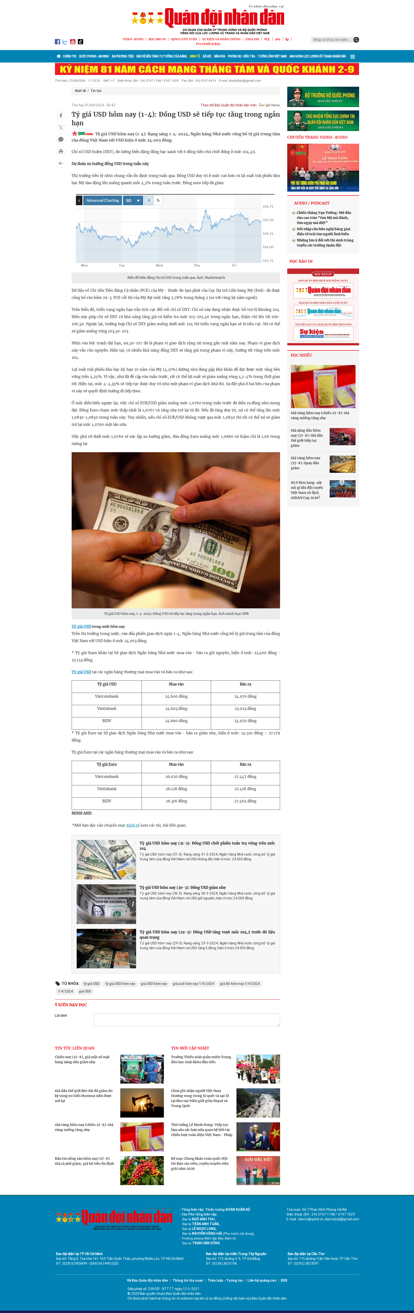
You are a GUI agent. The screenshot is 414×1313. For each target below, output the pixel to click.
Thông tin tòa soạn (187, 1280)
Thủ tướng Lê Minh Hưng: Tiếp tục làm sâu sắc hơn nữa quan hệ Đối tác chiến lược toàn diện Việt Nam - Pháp (201, 1130)
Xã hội (207, 56)
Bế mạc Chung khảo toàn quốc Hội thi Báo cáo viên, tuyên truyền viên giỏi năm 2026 (200, 1163)
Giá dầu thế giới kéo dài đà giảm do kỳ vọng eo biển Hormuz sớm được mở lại (84, 1096)
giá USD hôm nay (154, 984)
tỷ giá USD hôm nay (120, 984)
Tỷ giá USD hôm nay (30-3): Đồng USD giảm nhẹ (183, 887)
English (252, 39)
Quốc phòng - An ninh (94, 56)
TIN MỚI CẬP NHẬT (190, 1048)
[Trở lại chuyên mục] (61, 163)
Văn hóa (219, 56)
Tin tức (96, 91)
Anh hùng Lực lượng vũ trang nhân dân (317, 56)
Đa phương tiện (122, 56)
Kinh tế (195, 56)
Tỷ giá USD (81, 626)
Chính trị (69, 56)
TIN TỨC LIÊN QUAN (74, 1048)
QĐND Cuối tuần (184, 39)
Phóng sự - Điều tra (241, 56)
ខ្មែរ (287, 39)
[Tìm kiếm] (356, 40)
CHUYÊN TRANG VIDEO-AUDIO (317, 137)
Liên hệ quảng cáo (261, 1280)
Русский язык (208, 44)
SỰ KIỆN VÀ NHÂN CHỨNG (221, 39)
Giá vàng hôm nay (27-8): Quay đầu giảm (305, 463)
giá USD (85, 991)
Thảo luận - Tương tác (225, 1280)
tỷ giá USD (91, 984)
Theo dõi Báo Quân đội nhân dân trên (229, 105)
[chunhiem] (323, 120)
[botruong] (323, 97)
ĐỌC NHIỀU (301, 355)
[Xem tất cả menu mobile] (352, 56)
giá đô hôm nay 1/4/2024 (240, 984)
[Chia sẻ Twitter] (61, 127)
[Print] (61, 151)
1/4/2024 (65, 991)
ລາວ (277, 39)
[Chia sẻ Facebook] (61, 115)
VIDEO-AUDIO (133, 39)
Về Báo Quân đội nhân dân (147, 1280)
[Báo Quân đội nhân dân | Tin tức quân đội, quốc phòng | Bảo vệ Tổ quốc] (207, 19)
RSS (284, 1280)
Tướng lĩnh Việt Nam (272, 56)
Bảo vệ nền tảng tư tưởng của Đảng (161, 56)
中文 (267, 39)
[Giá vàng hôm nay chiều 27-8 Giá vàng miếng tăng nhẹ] (323, 386)
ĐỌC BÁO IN (157, 39)
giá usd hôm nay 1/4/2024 (193, 984)
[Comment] (61, 139)
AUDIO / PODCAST (311, 203)
